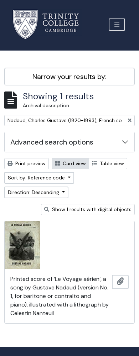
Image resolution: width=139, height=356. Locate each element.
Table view (111, 163)
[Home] (50, 24)
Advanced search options (51, 142)
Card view (73, 163)
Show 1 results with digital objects (91, 209)
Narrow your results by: (69, 76)
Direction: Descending (34, 192)
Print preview (30, 163)
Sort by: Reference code (37, 177)
